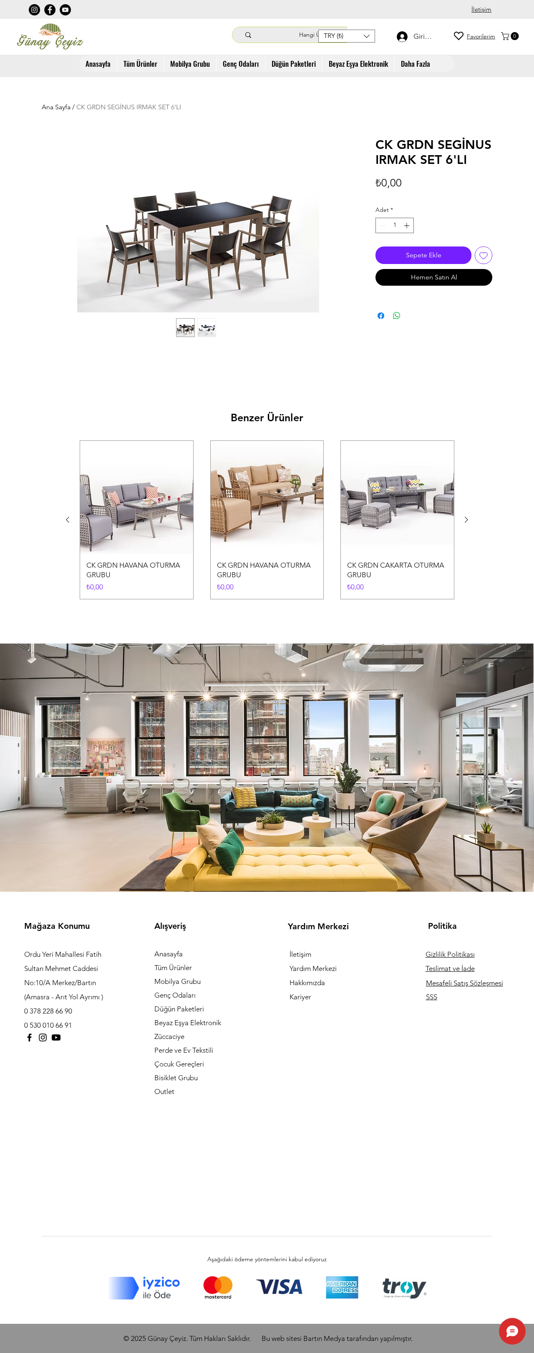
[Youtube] (56, 1037)
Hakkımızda (307, 982)
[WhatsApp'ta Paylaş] (397, 316)
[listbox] (346, 36)
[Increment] (407, 225)
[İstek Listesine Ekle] (483, 255)
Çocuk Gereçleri (179, 1064)
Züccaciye (169, 1036)
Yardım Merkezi (313, 968)
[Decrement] (382, 225)
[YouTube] (65, 9)
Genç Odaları (175, 995)
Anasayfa (168, 954)
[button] (346, 36)
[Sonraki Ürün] (466, 520)
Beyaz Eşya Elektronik (187, 1023)
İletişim (300, 954)
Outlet (164, 1091)
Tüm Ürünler (173, 967)
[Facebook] (49, 9)
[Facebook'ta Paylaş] (381, 316)
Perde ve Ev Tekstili (183, 1050)
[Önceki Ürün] (68, 520)
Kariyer (300, 997)
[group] (267, 520)
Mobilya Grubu (177, 981)
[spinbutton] (394, 225)
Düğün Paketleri (179, 1009)
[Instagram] (34, 9)
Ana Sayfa (56, 107)
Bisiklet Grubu (176, 1078)
